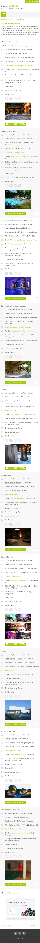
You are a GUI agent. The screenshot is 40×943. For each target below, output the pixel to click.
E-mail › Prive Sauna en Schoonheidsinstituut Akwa (21, 240)
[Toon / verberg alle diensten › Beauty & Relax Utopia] (22, 169)
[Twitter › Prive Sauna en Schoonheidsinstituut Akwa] (6, 273)
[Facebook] (19, 933)
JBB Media (18, 938)
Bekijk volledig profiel (15, 124)
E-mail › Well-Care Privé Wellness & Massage (19, 65)
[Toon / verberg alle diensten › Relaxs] (22, 683)
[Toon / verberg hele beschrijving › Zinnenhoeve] (22, 503)
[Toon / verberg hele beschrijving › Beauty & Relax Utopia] (22, 163)
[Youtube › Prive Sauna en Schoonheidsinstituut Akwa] (19, 273)
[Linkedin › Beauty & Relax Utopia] (15, 185)
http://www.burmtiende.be (18, 331)
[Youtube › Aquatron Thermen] (19, 780)
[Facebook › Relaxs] (11, 696)
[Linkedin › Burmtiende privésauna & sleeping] (15, 356)
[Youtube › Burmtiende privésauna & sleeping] (19, 356)
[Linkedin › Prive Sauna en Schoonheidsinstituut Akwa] (15, 273)
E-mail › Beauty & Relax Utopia (14, 152)
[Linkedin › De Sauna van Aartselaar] (15, 856)
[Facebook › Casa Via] (11, 440)
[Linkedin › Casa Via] (15, 440)
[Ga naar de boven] (37, 124)
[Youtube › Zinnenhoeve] (19, 524)
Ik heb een (32, 1)
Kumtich (18, 482)
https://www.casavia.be (18, 414)
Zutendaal (14, 53)
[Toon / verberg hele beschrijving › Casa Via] (22, 418)
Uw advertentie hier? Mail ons (20, 919)
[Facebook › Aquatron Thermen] (11, 780)
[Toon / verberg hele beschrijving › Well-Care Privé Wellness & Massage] (22, 76)
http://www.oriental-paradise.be (20, 580)
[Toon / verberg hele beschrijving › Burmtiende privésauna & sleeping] (22, 336)
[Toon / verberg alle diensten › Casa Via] (22, 423)
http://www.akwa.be (17, 244)
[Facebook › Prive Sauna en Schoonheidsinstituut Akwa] (11, 273)
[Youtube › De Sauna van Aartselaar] (19, 856)
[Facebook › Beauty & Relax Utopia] (11, 185)
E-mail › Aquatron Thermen (13, 750)
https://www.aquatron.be (18, 754)
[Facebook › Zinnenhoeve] (11, 524)
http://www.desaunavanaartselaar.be (22, 833)
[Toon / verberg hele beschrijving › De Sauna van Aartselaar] (22, 840)
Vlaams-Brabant (10, 228)
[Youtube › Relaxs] (19, 696)
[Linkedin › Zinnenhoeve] (15, 524)
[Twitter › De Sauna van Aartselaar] (6, 856)
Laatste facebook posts (13, 90)
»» (17, 41)
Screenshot (28, 244)
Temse (19, 313)
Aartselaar (16, 817)
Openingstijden (10, 86)
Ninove (19, 139)
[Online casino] (20, 899)
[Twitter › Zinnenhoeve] (6, 524)
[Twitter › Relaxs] (6, 696)
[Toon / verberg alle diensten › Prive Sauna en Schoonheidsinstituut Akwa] (22, 255)
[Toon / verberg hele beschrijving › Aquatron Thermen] (22, 760)
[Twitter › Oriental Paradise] (6, 609)
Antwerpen (8, 817)
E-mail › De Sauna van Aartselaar (15, 829)
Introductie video (28, 177)
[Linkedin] (24, 933)
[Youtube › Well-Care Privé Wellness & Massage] (19, 98)
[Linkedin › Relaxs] (15, 696)
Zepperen (14, 739)
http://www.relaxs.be (17, 674)
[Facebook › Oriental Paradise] (11, 609)
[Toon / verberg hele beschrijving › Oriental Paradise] (22, 587)
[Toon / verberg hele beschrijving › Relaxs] (22, 678)
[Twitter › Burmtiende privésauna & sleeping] (6, 356)
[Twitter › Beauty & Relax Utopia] (6, 185)
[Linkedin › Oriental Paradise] (15, 609)
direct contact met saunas (30, 30)
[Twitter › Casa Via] (6, 440)
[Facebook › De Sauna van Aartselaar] (11, 856)
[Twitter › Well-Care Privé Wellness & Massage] (6, 98)
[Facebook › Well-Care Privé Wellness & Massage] (11, 98)
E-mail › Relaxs (9, 670)
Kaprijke (19, 658)
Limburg (7, 53)
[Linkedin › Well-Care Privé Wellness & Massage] (15, 98)
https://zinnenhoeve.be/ (18, 498)
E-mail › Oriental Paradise (13, 576)
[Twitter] (15, 933)
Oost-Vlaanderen (10, 139)
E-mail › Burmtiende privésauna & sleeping (18, 327)
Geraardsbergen (22, 397)
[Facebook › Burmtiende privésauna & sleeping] (11, 356)
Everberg (19, 228)
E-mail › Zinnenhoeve (11, 494)
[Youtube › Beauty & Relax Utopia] (19, 185)
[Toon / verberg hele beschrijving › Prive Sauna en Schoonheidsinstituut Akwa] (22, 249)
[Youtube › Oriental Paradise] (19, 609)
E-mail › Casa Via (10, 410)
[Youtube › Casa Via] (19, 440)
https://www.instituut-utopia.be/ (20, 156)
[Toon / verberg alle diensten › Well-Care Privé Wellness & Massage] (22, 82)
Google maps (24, 53)
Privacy (24, 938)
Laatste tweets (10, 263)
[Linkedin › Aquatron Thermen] (15, 780)
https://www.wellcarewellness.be (21, 69)
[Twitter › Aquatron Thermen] (6, 780)
